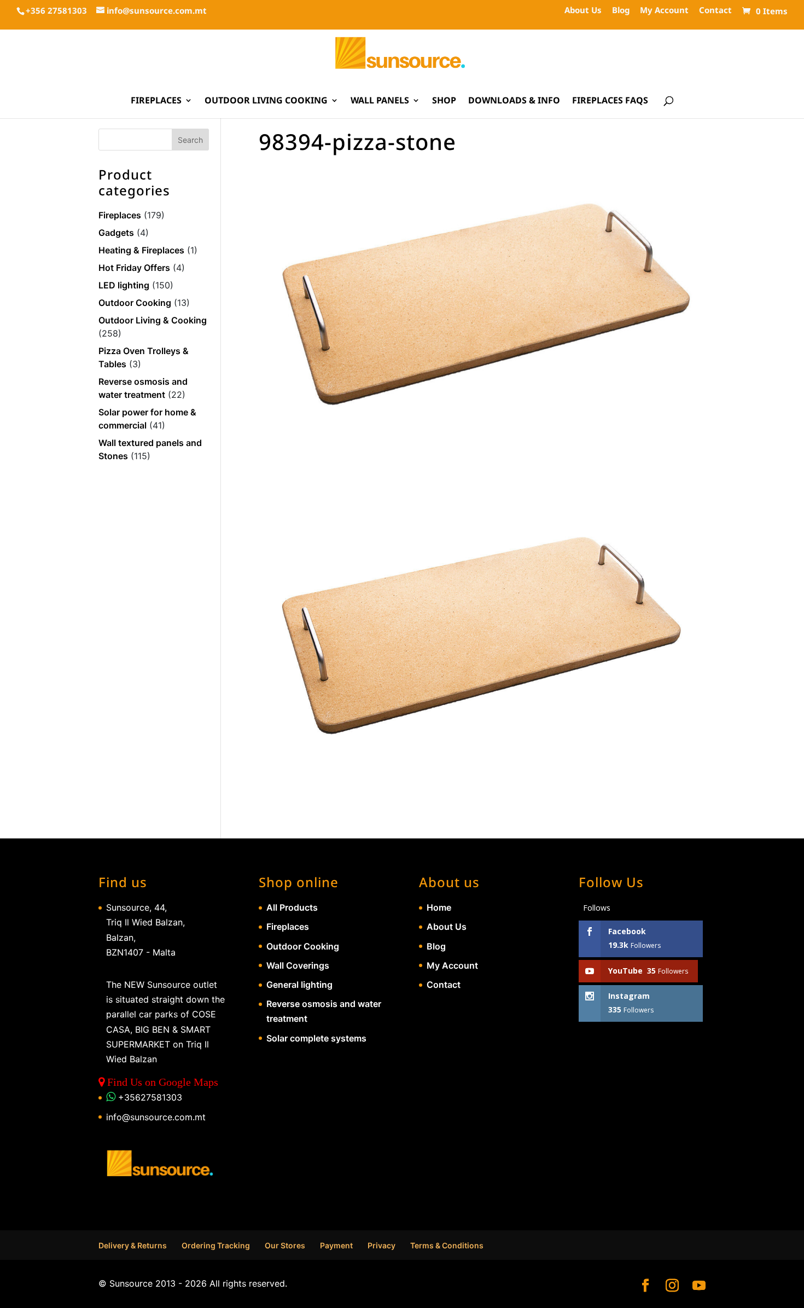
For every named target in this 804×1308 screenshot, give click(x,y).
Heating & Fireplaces (141, 250)
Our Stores (285, 1245)
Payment (336, 1245)
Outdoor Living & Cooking (152, 320)
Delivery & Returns (132, 1245)
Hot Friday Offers (134, 267)
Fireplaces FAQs (610, 101)
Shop (444, 101)
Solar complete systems (316, 1038)
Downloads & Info (514, 101)
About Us (583, 10)
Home (439, 907)
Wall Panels (380, 101)
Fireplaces (156, 101)
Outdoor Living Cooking (266, 101)
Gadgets (116, 232)
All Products (292, 907)
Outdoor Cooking (134, 302)
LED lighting (123, 285)
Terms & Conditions (446, 1245)
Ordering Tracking (216, 1245)
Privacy (381, 1245)
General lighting (299, 984)
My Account (664, 10)
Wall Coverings (297, 965)
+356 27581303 (56, 10)
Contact (715, 10)
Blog (621, 10)
